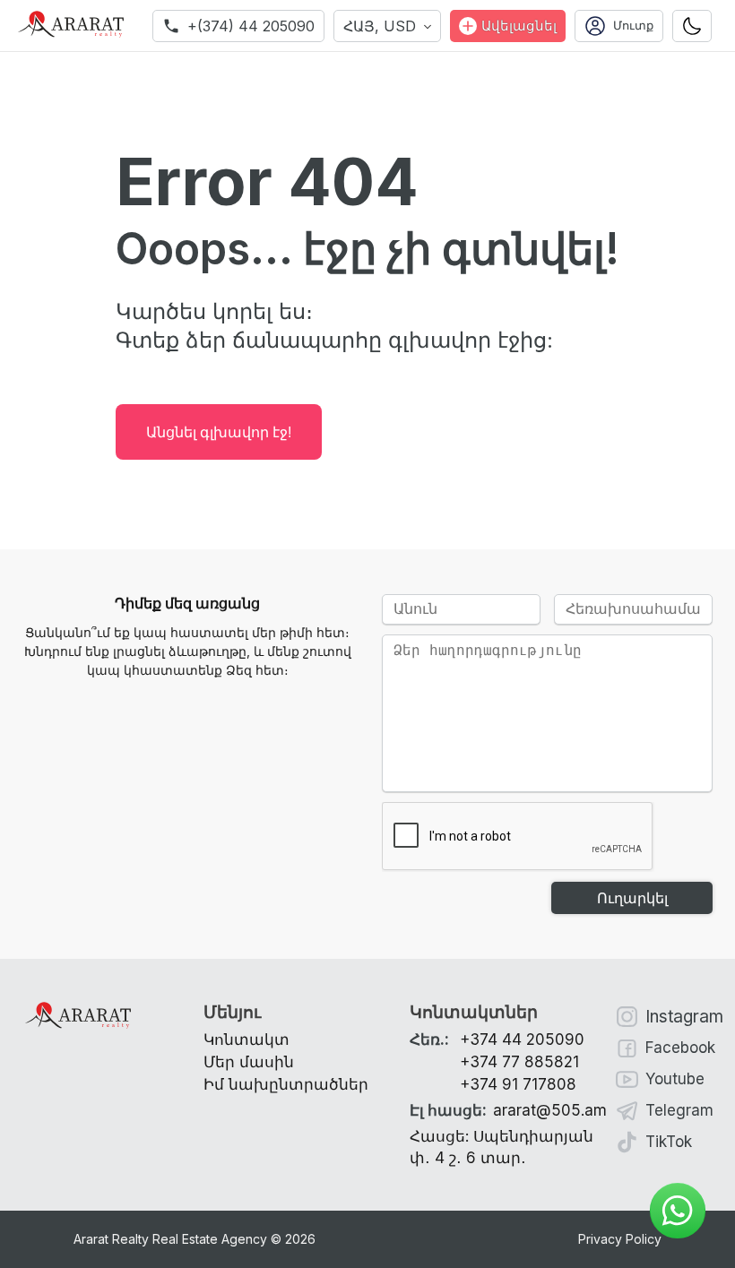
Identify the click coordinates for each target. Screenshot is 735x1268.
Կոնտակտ (246, 1039)
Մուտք (633, 25)
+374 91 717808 (518, 1084)
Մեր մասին (248, 1062)
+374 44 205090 (522, 1039)
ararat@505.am (508, 1110)
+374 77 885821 (519, 1062)
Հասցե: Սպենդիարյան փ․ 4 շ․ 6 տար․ (501, 1147)
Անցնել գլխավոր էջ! (218, 432)
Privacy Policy (620, 1238)
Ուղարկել (632, 898)
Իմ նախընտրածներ (285, 1084)
